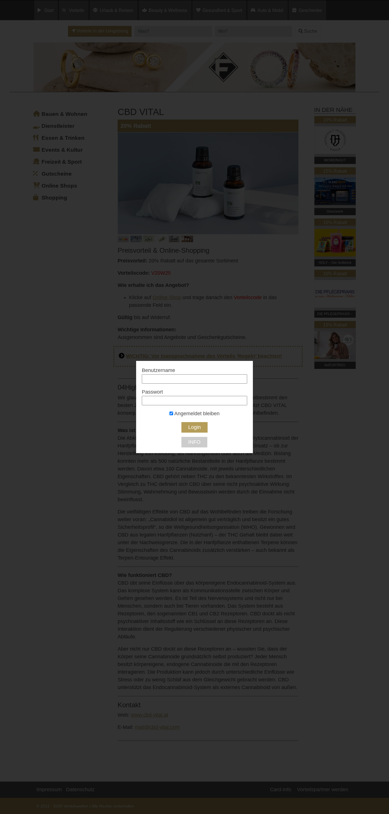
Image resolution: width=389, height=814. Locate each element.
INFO (194, 442)
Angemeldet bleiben (196, 413)
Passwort (152, 392)
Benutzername (158, 370)
